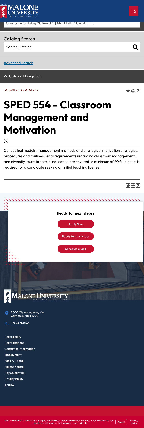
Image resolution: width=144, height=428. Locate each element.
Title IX (9, 385)
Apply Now (76, 224)
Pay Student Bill (14, 373)
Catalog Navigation (25, 76)
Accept (121, 421)
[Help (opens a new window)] (138, 91)
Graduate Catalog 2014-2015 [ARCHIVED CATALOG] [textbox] (50, 23)
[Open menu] (133, 11)
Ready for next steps (75, 236)
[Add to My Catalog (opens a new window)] (128, 91)
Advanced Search (18, 62)
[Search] (135, 47)
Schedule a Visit (75, 249)
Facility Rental (14, 361)
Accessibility (12, 337)
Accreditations (14, 343)
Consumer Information (19, 349)
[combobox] (72, 23)
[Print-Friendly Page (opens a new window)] (133, 91)
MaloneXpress (14, 367)
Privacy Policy (13, 379)
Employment (13, 355)
